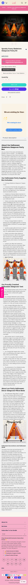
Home (3, 7)
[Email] (16, 563)
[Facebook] (8, 559)
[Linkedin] (12, 563)
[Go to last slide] (12, 44)
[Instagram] (16, 559)
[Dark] (3, 2)
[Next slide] (15, 44)
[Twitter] (4, 559)
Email (3, 534)
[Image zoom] (14, 28)
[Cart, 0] (6, 2)
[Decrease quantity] (3, 79)
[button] (25, 3)
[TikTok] (20, 559)
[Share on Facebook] (6, 97)
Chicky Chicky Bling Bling (16, 580)
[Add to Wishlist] (26, 49)
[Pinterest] (12, 559)
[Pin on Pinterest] (10, 97)
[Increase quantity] (8, 79)
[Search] (22, 2)
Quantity (5, 77)
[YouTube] (8, 563)
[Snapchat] (24, 559)
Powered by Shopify (14, 582)
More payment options (14, 92)
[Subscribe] (24, 534)
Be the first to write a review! (14, 130)
